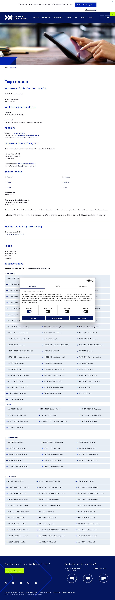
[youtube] (21, 583)
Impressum (47, 592)
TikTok (9, 187)
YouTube (9, 182)
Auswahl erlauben (57, 318)
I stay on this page (90, 10)
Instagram (67, 177)
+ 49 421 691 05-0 (19, 133)
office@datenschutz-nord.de (27, 164)
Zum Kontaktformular (14, 571)
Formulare (14, 592)
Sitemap (7, 592)
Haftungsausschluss (32, 592)
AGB (41, 592)
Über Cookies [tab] (83, 286)
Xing (65, 187)
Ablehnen (33, 318)
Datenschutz (56, 592)
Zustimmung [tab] (32, 286)
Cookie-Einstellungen (68, 592)
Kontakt (21, 592)
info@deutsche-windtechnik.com (28, 136)
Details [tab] (57, 286)
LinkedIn (66, 182)
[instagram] (6, 583)
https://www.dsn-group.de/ (27, 166)
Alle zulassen (82, 318)
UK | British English (85, 5)
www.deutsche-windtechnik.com (26, 138)
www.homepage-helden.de (15, 234)
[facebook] (36, 583)
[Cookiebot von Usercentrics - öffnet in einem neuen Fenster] (86, 280)
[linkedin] (13, 583)
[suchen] (102, 18)
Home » (7, 68)
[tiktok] (28, 583)
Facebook (10, 177)
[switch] (48, 311)
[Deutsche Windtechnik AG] (16, 17)
